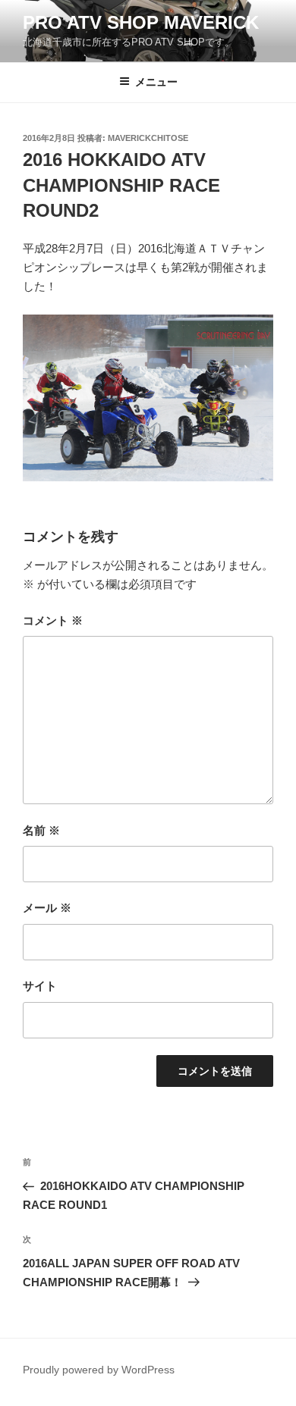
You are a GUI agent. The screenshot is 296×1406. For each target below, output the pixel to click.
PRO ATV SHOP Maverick (141, 22)
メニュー (156, 82)
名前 (41, 830)
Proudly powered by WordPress (99, 1370)
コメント (53, 620)
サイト (40, 985)
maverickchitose (148, 137)
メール (47, 907)
